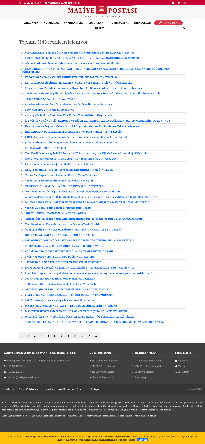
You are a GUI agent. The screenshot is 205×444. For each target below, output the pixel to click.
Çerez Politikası (28, 389)
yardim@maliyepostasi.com (64, 2)
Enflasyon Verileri (144, 371)
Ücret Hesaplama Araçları (149, 360)
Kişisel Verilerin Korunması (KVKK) (64, 389)
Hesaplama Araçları (144, 352)
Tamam (143, 439)
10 (82, 336)
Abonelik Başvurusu (102, 377)
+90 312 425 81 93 (31, 2)
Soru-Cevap (140, 377)
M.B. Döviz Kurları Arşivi (148, 366)
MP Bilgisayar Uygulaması (106, 360)
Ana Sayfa (8, 389)
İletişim (95, 389)
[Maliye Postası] (102, 11)
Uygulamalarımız (100, 352)
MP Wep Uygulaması (103, 371)
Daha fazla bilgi (126, 439)
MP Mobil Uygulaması (104, 366)
